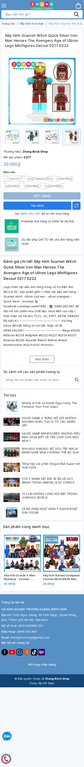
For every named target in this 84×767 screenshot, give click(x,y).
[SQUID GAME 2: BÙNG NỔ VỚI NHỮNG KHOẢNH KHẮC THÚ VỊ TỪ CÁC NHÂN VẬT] (11, 421)
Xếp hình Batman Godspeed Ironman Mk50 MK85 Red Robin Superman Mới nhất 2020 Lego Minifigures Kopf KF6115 (61, 577)
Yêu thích (37, 205)
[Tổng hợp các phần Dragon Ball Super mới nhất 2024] (11, 467)
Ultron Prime (64, 178)
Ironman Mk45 (14, 178)
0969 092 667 (30, 213)
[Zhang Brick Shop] (42, 5)
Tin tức (9, 395)
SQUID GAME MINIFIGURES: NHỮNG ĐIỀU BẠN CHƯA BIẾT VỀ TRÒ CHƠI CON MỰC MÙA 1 (51, 437)
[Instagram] (20, 651)
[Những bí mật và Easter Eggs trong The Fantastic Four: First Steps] (11, 406)
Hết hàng (42, 196)
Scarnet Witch (54, 186)
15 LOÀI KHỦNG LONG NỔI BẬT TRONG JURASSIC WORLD (49, 495)
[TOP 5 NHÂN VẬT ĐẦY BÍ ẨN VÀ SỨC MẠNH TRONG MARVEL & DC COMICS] (11, 482)
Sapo (51, 683)
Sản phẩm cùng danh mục (26, 527)
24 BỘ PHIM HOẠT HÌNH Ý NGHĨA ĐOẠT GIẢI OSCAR (50, 510)
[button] (78, 560)
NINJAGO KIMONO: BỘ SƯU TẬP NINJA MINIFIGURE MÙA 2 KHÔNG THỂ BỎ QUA (50, 450)
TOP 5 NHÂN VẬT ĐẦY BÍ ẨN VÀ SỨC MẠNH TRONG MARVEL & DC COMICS (48, 480)
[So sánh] (76, 206)
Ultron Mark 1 (32, 186)
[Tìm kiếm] (76, 14)
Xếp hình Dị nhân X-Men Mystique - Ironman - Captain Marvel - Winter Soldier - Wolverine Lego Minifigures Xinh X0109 (20, 577)
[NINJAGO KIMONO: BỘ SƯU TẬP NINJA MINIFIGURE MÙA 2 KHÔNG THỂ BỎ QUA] (11, 452)
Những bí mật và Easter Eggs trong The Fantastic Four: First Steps (49, 404)
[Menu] (3, 5)
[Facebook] (5, 651)
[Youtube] (12, 651)
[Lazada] (41, 651)
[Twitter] (27, 651)
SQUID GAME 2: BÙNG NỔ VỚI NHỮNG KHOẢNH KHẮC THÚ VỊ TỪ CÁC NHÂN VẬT (49, 421)
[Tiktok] (34, 651)
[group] (42, 91)
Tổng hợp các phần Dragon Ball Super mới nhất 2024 (51, 465)
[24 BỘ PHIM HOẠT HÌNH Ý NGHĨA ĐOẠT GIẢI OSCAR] (11, 512)
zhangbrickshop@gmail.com (30, 637)
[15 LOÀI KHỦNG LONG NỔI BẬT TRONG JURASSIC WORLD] (11, 497)
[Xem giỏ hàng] (78, 6)
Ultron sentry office (40, 178)
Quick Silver (12, 186)
